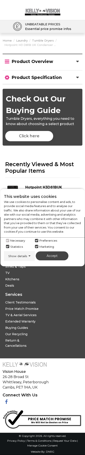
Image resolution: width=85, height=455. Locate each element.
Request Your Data (64, 440)
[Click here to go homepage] (42, 8)
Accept (52, 256)
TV (7, 273)
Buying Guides (16, 328)
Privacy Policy (16, 440)
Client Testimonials (20, 302)
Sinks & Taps (15, 266)
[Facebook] (6, 402)
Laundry (22, 40)
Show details (17, 256)
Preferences (48, 240)
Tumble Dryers (43, 40)
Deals (9, 286)
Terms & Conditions (39, 440)
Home (7, 40)
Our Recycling (16, 334)
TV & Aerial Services (21, 315)
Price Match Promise (22, 309)
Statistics (16, 246)
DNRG (50, 451)
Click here (29, 136)
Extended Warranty (20, 321)
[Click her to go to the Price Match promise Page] (42, 418)
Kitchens (12, 279)
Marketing (46, 246)
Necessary (17, 240)
